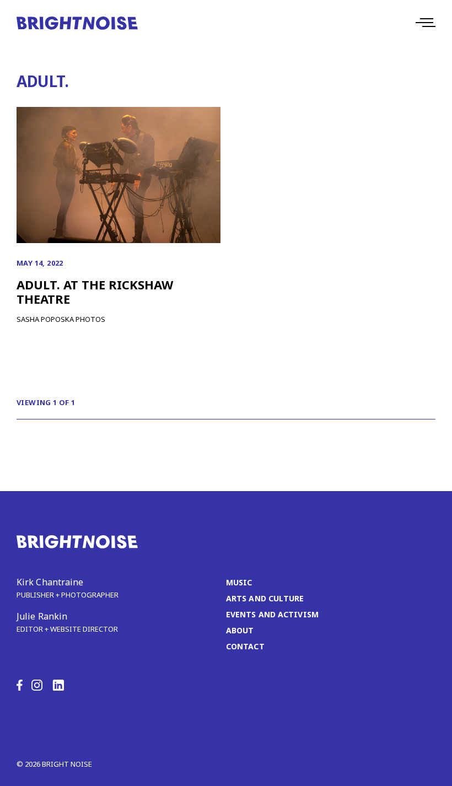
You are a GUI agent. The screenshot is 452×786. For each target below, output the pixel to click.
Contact (245, 646)
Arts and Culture (265, 598)
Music (239, 582)
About (240, 630)
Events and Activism (272, 614)
